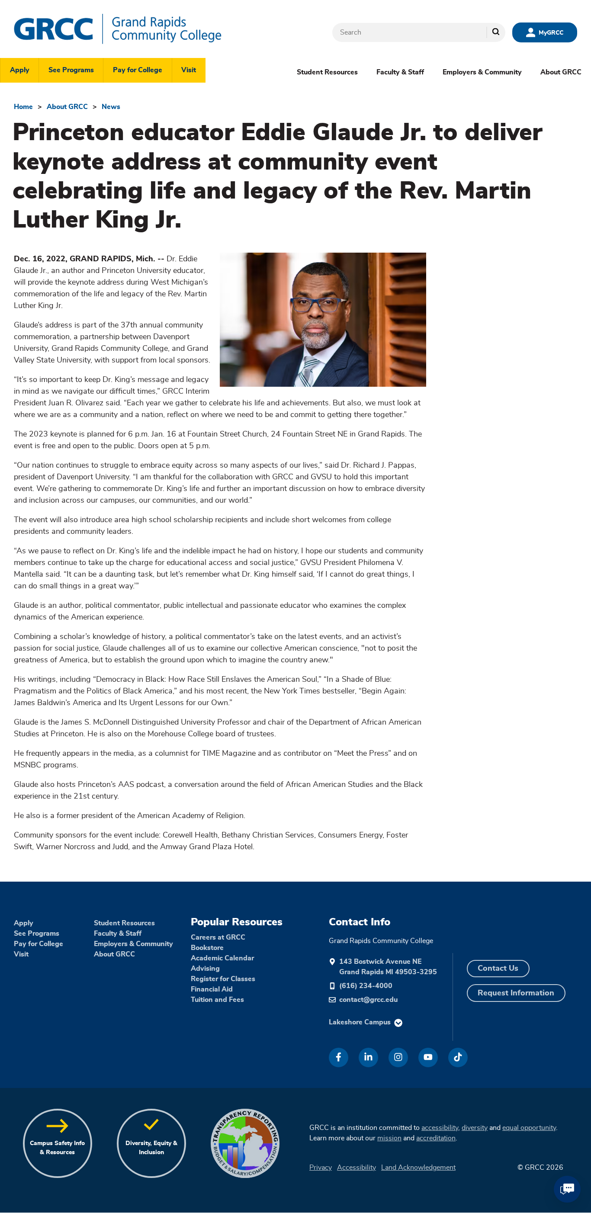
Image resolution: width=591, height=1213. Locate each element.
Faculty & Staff (400, 72)
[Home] (143, 29)
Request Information (516, 993)
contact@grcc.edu (368, 999)
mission (389, 1138)
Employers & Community (482, 72)
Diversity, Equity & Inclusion (151, 1148)
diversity (475, 1127)
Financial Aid (212, 989)
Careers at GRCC (218, 937)
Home (23, 106)
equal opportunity (529, 1127)
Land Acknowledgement (418, 1167)
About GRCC (560, 72)
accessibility (439, 1127)
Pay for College (137, 70)
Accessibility (356, 1167)
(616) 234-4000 (365, 985)
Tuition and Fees (217, 999)
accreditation (436, 1138)
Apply (19, 70)
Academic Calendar (222, 958)
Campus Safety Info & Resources (57, 1148)
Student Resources (327, 72)
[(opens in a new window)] (338, 1057)
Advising (205, 968)
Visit (188, 70)
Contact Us (498, 968)
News (111, 106)
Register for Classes (223, 979)
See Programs (71, 70)
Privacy (320, 1167)
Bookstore (207, 947)
